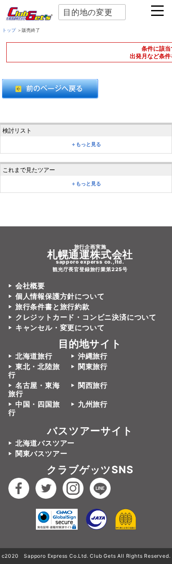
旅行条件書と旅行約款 (52, 307)
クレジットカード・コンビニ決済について (86, 317)
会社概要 (30, 286)
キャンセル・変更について (59, 327)
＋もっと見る (86, 144)
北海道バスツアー (45, 443)
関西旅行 (93, 385)
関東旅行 (93, 366)
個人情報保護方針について (59, 296)
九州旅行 (93, 404)
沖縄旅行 (93, 356)
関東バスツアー (41, 453)
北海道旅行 (34, 356)
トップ (9, 30)
